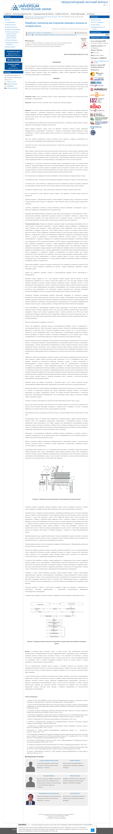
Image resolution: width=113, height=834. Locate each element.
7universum (11, 84)
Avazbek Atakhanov (75, 760)
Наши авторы (96, 24)
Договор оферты (10, 47)
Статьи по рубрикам (97, 22)
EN (107, 5)
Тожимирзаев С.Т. (47, 33)
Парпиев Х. (39, 33)
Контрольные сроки (11, 27)
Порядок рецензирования (13, 29)
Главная (7, 14)
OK (93, 830)
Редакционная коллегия (43, 14)
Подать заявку (14, 60)
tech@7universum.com (12, 88)
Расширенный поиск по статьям (98, 28)
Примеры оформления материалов (12, 43)
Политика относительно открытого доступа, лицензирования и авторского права (12, 34)
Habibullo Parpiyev (75, 776)
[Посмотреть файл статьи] (84, 45)
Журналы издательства (22, 14)
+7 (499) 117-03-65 (10, 81)
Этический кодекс (78, 14)
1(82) (29, 34)
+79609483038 (10, 86)
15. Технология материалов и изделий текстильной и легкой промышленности (55, 34)
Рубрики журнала (11, 24)
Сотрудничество (10, 22)
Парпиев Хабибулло (48, 776)
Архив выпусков (96, 20)
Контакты (91, 14)
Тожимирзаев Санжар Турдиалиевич (49, 793)
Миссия (8, 20)
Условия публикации (11, 40)
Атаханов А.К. (31, 33)
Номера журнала (62, 14)
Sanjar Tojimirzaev (75, 793)
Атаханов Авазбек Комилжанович (48, 760)
